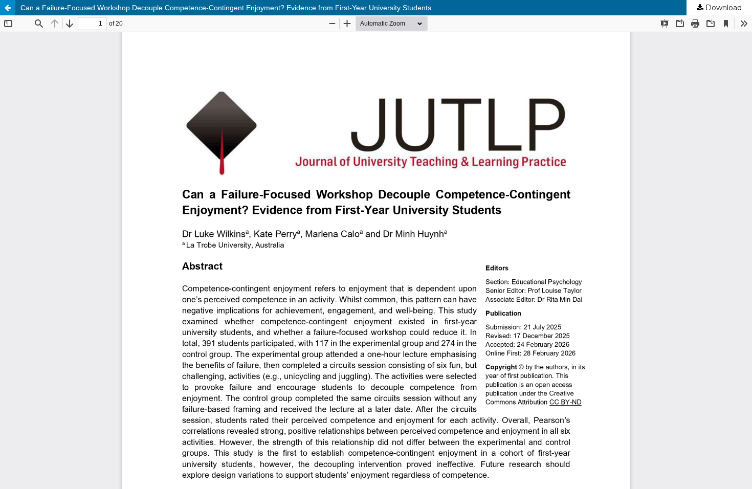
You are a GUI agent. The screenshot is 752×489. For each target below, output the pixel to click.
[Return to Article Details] (7, 7)
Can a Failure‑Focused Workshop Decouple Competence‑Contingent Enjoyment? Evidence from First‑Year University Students (225, 8)
